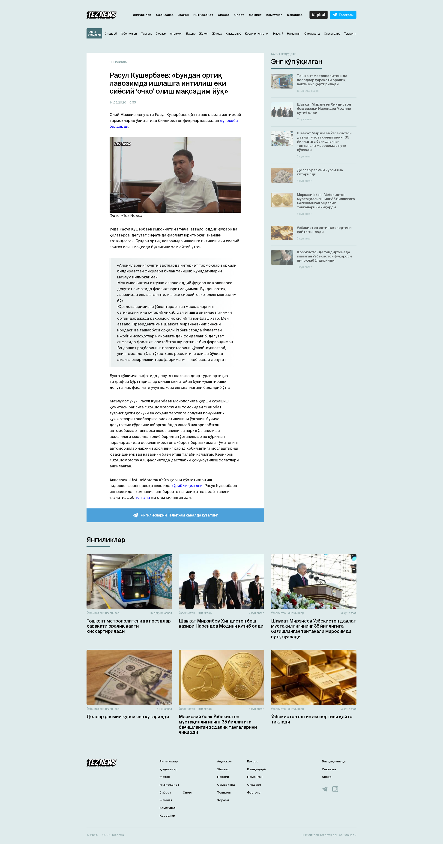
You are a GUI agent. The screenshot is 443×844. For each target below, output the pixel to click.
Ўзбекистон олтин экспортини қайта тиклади (311, 719)
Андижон (224, 761)
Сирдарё (254, 784)
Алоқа (327, 777)
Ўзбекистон (95, 612)
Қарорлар (294, 15)
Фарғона (253, 792)
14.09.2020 (118, 102)
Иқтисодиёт (203, 15)
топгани (142, 497)
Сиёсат (224, 15)
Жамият (255, 15)
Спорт (239, 15)
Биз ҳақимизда (334, 761)
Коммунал (274, 15)
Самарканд (226, 784)
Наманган (255, 777)
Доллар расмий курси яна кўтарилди (128, 716)
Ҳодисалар (165, 15)
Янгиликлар (142, 15)
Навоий (223, 777)
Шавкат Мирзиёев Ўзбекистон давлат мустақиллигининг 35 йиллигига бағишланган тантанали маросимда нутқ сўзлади (313, 628)
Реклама (329, 769)
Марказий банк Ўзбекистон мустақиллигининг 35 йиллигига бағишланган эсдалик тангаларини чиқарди (218, 724)
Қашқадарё (256, 769)
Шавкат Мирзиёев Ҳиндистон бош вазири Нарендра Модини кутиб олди (221, 623)
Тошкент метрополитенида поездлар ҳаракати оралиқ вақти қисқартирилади (129, 626)
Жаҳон (183, 15)
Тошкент (224, 792)
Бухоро (252, 761)
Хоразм (223, 800)
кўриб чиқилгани (187, 486)
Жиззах (223, 769)
